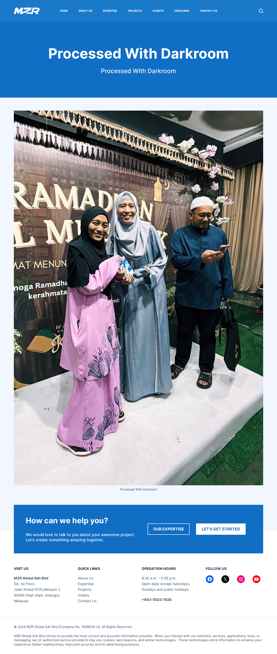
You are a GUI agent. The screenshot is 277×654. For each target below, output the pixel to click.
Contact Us (208, 10)
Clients (158, 10)
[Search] (261, 11)
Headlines (181, 10)
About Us (85, 10)
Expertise (110, 10)
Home (64, 10)
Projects (135, 10)
